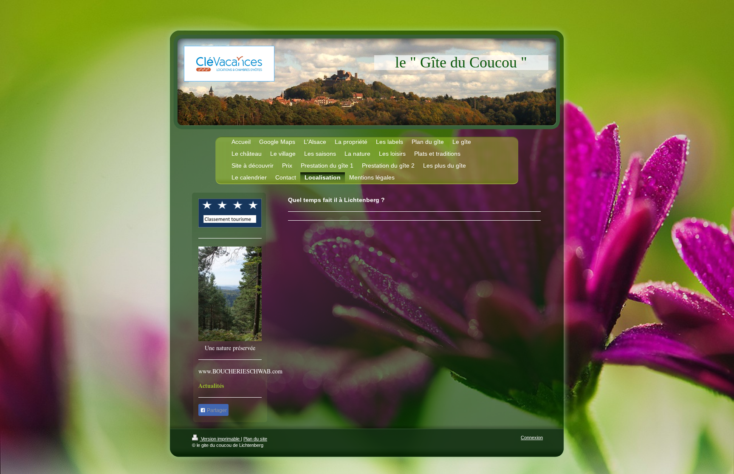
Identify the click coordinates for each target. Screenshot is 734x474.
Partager (216, 410)
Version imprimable (220, 438)
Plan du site (255, 438)
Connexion (532, 437)
